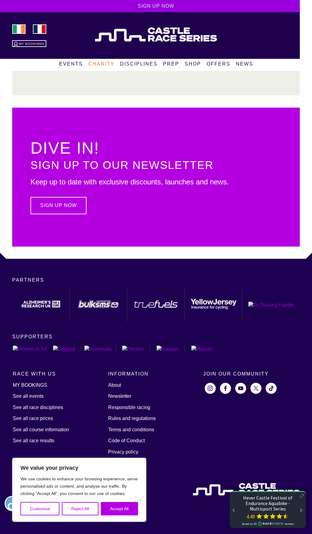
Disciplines (139, 63)
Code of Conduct (126, 440)
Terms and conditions (131, 429)
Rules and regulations (132, 418)
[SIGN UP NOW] (60, 212)
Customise (40, 508)
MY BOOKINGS (30, 385)
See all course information (41, 429)
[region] (79, 490)
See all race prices (33, 418)
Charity (101, 63)
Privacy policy (123, 451)
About (114, 385)
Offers (218, 63)
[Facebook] (225, 388)
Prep (171, 63)
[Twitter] (255, 388)
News (244, 63)
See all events (28, 396)
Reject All (80, 508)
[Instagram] (210, 388)
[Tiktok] (271, 388)
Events (71, 63)
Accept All (119, 508)
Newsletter (119, 396)
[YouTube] (240, 388)
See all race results (33, 440)
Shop (193, 63)
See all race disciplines (38, 407)
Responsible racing (129, 407)
